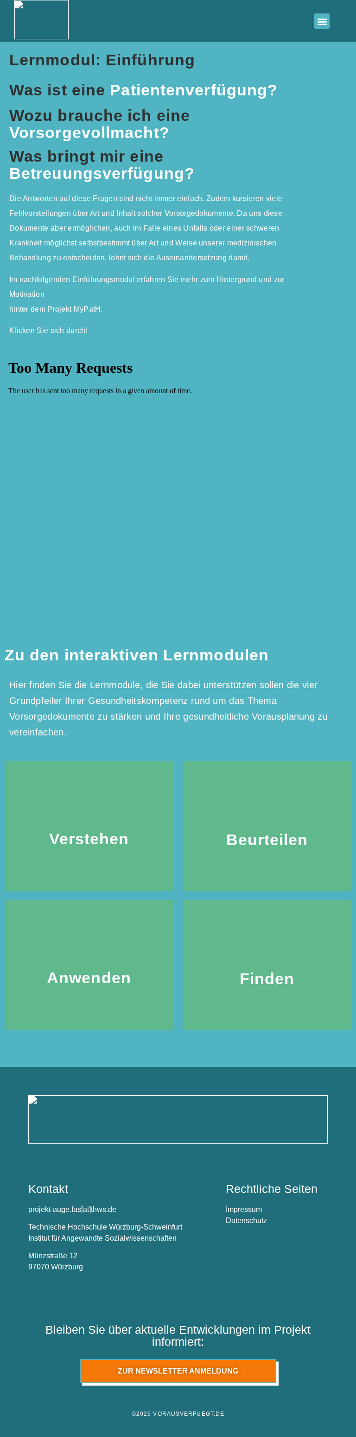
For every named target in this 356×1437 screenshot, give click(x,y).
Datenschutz (246, 1220)
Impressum (244, 1209)
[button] (322, 21)
